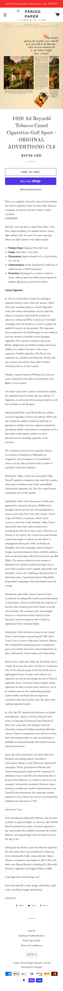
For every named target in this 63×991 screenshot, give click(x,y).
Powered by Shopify (31, 967)
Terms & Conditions (31, 945)
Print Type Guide (31, 940)
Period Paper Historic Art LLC (35, 962)
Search (31, 930)
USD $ (30, 954)
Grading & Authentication (31, 935)
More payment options (30, 189)
